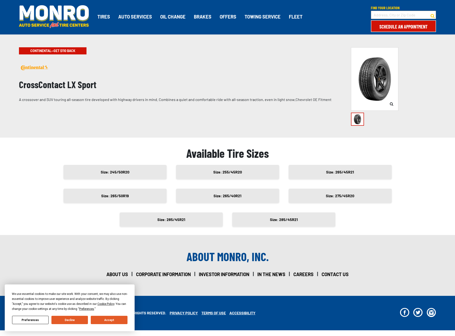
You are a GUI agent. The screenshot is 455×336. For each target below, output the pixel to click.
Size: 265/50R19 (115, 195)
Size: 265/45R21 (340, 172)
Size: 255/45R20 (227, 172)
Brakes (202, 16)
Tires (103, 16)
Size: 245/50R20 (115, 172)
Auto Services (135, 16)
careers (303, 274)
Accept (109, 320)
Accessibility (242, 313)
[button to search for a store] (432, 15)
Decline (70, 320)
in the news (271, 274)
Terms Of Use (213, 313)
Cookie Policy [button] (105, 304)
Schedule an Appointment (403, 26)
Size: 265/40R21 (227, 195)
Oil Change (173, 16)
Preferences (30, 320)
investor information (224, 274)
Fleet (296, 16)
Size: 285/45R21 (171, 219)
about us (117, 274)
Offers (228, 16)
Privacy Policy (184, 313)
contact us (335, 274)
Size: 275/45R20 (340, 195)
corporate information (163, 274)
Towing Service (263, 16)
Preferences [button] (86, 309)
